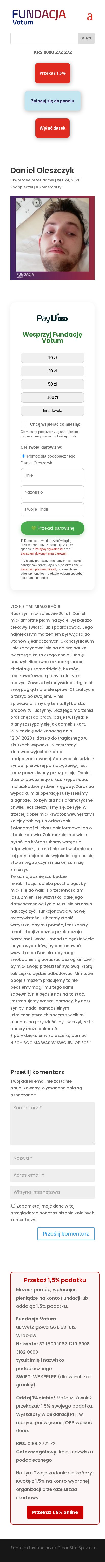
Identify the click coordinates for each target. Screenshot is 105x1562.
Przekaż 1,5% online (55, 1512)
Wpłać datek (52, 128)
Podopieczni (21, 187)
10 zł (52, 358)
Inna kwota (52, 410)
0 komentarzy (48, 187)
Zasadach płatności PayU (38, 569)
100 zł (52, 397)
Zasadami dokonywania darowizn (44, 553)
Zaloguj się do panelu (52, 101)
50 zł (52, 384)
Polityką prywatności (49, 549)
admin (48, 180)
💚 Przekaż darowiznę (52, 528)
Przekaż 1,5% (53, 73)
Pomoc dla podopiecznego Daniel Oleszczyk (48, 459)
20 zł (52, 371)
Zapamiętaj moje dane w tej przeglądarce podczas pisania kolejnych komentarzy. (52, 1213)
